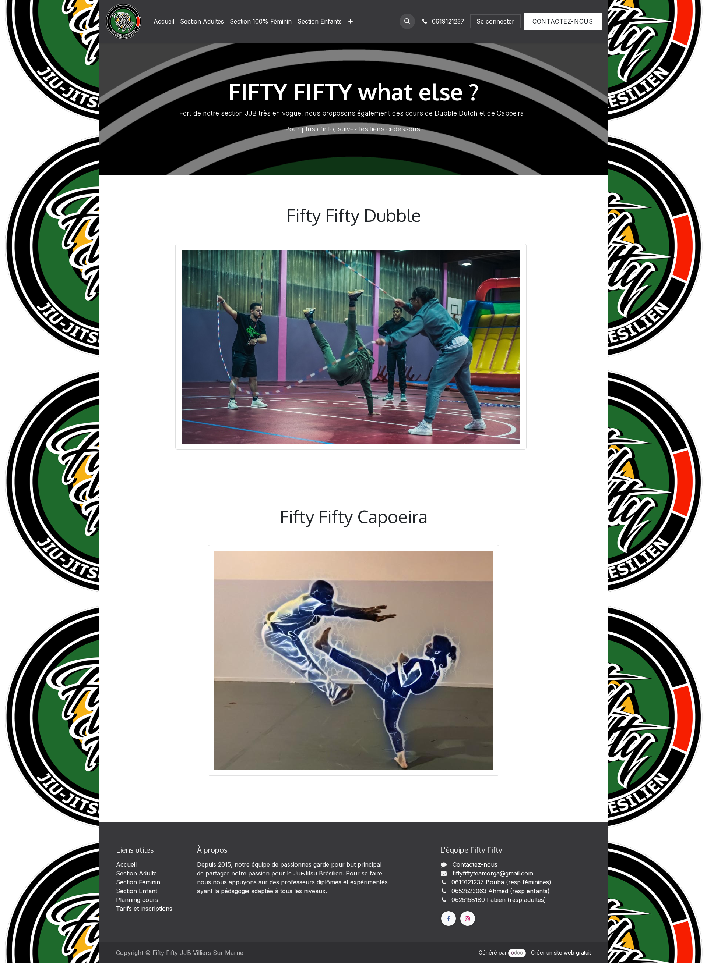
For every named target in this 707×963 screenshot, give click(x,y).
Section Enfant (136, 891)
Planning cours (139, 899)
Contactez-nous (562, 21)
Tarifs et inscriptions (144, 908)
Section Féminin (138, 882)
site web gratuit (572, 952)
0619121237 (447, 21)
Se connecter (495, 21)
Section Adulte (136, 873)
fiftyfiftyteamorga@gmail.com (493, 873)
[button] (407, 21)
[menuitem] (164, 21)
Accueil (126, 864)
